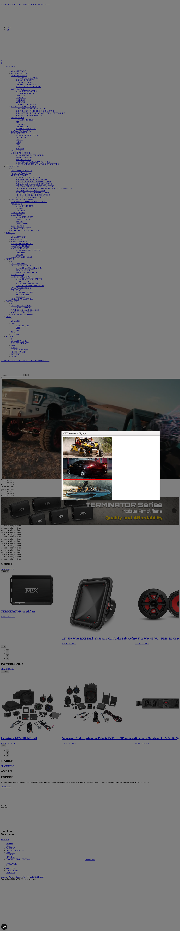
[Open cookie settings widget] (4, 927)
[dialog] (111, 468)
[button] (157, 433)
